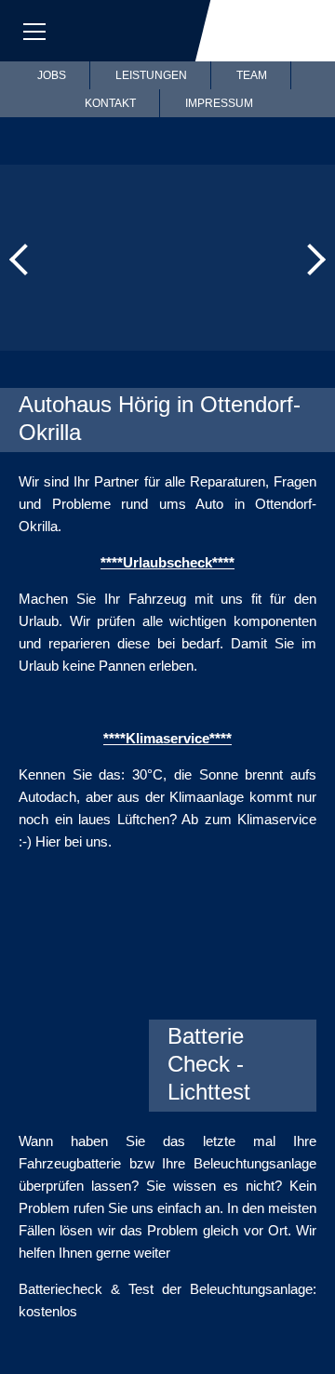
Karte (152, 30)
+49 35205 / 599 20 (93, 30)
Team (251, 75)
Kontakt (110, 103)
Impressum (219, 103)
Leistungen (151, 75)
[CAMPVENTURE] (238, 996)
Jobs (51, 75)
